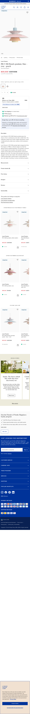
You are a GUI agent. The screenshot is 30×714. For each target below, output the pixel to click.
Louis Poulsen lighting (6, 198)
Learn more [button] (5, 107)
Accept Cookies (15, 703)
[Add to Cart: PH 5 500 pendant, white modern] (17, 247)
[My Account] (17, 7)
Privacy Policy (13, 699)
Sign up (26, 449)
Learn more (3, 427)
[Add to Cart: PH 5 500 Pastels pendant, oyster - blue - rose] (17, 345)
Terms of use (20, 522)
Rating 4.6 (19, 1)
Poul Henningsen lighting (7, 202)
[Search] (14, 7)
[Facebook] (6, 492)
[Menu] (28, 7)
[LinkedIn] (13, 492)
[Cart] (24, 7)
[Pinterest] (9, 492)
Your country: (4, 453)
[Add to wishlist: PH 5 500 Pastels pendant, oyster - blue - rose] (17, 309)
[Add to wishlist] (27, 12)
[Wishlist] (21, 7)
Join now (4, 431)
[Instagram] (2, 492)
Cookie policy (11, 524)
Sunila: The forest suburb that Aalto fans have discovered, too (11, 378)
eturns (9, 113)
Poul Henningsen (5, 68)
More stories (15, 403)
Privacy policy (4, 524)
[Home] (1, 57)
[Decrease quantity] (2, 92)
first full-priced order (22, 116)
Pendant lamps (20, 57)
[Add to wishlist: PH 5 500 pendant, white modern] (17, 212)
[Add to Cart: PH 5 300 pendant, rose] (17, 295)
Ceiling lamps (12, 57)
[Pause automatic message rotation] (28, 1)
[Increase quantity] (7, 92)
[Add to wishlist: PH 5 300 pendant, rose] (17, 260)
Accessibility (16, 524)
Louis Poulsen (4, 61)
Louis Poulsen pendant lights (8, 200)
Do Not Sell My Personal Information (8, 522)
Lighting (5, 57)
